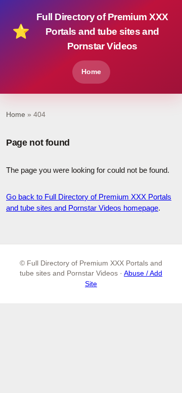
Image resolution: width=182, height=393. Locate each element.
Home (91, 72)
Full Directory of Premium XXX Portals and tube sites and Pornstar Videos (90, 31)
